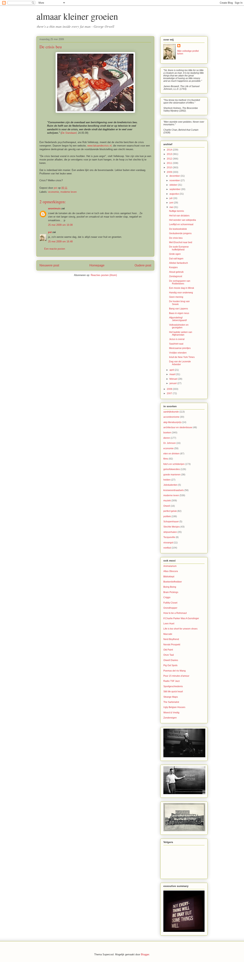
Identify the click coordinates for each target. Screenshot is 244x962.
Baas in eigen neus (179, 313)
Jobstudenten (170, 485)
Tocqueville (169, 537)
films (165, 458)
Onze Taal (168, 655)
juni (171, 202)
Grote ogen (175, 254)
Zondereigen (170, 717)
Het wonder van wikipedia (182, 220)
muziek (167, 500)
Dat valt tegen (176, 258)
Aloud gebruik (176, 272)
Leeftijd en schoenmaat (181, 224)
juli (171, 198)
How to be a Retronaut (175, 613)
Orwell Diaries (170, 660)
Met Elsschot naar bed (180, 242)
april (172, 370)
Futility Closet (170, 602)
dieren (166, 438)
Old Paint (168, 649)
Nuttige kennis (176, 211)
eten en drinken (171, 453)
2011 (170, 163)
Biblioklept (168, 576)
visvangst (168, 542)
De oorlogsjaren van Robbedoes (179, 282)
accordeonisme (171, 417)
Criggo (166, 597)
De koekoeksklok (178, 229)
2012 (170, 158)
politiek (167, 516)
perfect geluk (170, 511)
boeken (167, 432)
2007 (170, 393)
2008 (170, 389)
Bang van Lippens (178, 308)
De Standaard (68, 132)
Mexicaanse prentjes (180, 348)
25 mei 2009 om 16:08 (60, 224)
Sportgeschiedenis (173, 686)
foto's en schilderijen (174, 464)
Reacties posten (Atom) (104, 275)
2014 (170, 149)
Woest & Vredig (171, 712)
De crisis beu (176, 238)
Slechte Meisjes (171, 526)
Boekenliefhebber (172, 581)
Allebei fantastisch (178, 263)
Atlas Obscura (170, 571)
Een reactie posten (54, 248)
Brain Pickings (170, 592)
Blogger (145, 954)
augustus (174, 194)
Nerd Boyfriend (171, 639)
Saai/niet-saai (176, 343)
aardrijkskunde (171, 411)
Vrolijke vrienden (178, 352)
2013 (170, 154)
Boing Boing (169, 587)
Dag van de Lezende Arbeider (180, 363)
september (175, 189)
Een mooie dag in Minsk (181, 288)
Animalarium (170, 566)
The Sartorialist (171, 702)
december (175, 176)
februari (173, 379)
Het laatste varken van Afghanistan (180, 333)
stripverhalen (170, 532)
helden (167, 479)
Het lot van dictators (179, 215)
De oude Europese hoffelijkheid (179, 248)
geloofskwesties (171, 469)
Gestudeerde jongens (180, 233)
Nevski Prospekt (171, 644)
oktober (173, 185)
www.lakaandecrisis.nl (99, 145)
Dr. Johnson (169, 443)
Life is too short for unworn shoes (180, 628)
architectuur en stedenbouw (177, 427)
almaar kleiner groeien (77, 16)
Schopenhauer (171, 521)
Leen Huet (168, 623)
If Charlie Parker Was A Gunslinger (181, 618)
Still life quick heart (173, 691)
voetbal (167, 547)
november (175, 180)
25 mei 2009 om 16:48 (60, 241)
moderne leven (68, 191)
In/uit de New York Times (182, 357)
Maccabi (167, 634)
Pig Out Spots (170, 665)
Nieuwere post (49, 265)
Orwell (166, 506)
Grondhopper (170, 608)
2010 (170, 167)
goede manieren (172, 474)
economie (53, 191)
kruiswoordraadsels (173, 490)
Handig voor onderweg (181, 292)
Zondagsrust (175, 276)
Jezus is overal (177, 339)
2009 (170, 172)
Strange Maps (170, 697)
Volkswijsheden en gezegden (179, 326)
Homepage (96, 265)
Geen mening (176, 297)
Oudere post (143, 265)
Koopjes (173, 267)
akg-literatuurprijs (172, 422)
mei (171, 207)
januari (173, 383)
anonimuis (54, 208)
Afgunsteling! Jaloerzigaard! (178, 319)
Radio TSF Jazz (171, 681)
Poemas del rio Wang (174, 670)
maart (172, 374)
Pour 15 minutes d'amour (176, 676)
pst (50, 232)
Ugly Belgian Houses (174, 707)
